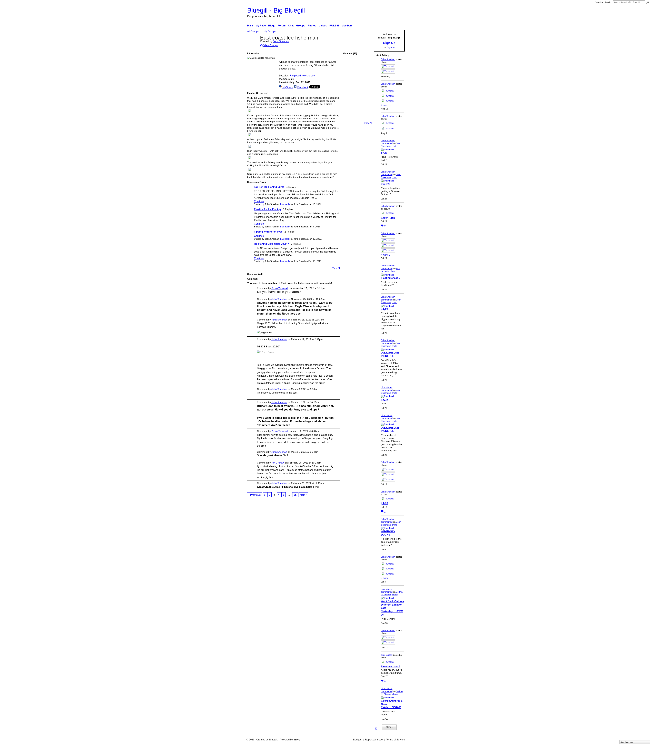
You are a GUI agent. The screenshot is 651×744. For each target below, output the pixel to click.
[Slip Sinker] (366, 82)
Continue (259, 201)
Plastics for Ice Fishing (267, 209)
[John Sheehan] (252, 44)
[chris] (348, 91)
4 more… (385, 255)
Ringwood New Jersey (302, 75)
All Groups (253, 31)
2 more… (385, 105)
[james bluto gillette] (357, 91)
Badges (357, 739)
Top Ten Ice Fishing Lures (269, 186)
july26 (384, 309)
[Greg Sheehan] (357, 118)
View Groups (270, 45)
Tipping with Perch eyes (268, 231)
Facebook (302, 87)
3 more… (385, 578)
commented (386, 143)
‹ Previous (255, 494)
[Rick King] (357, 100)
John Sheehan (281, 41)
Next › (303, 494)
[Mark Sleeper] (366, 118)
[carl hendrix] (357, 82)
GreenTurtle (388, 217)
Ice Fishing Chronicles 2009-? (271, 243)
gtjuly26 (385, 184)
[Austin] (366, 91)
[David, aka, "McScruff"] (348, 82)
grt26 (384, 152)
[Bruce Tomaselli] (357, 64)
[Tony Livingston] (366, 73)
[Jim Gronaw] (357, 73)
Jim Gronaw (277, 462)
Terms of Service (395, 739)
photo (394, 146)
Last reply (285, 204)
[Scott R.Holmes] (348, 118)
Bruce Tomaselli (279, 288)
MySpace (287, 87)
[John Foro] (348, 100)
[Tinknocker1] (357, 109)
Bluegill (273, 739)
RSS (376, 728)
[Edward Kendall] (366, 109)
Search (647, 2)
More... (389, 727)
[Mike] (348, 109)
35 (295, 494)
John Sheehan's (391, 144)
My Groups (269, 31)
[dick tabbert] (366, 64)
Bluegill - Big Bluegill (276, 10)
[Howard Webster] (348, 73)
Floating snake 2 (390, 277)
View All (336, 268)
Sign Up (599, 2)
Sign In (608, 2)
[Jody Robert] (366, 100)
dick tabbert (386, 387)
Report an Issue (374, 739)
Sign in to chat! (627, 742)
